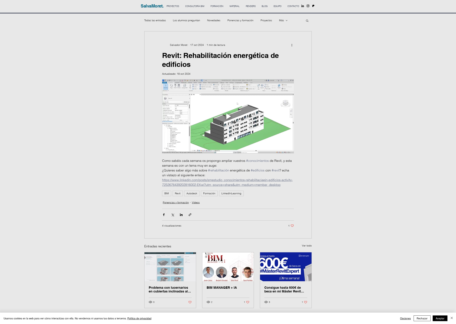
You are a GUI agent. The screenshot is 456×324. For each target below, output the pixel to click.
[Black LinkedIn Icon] (302, 6)
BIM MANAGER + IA (222, 287)
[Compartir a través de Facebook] (163, 214)
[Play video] (228, 116)
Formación (209, 193)
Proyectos (266, 20)
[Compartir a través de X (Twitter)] (172, 214)
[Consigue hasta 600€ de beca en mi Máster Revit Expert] (286, 266)
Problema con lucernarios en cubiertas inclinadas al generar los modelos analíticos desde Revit (168, 289)
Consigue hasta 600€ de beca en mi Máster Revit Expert (282, 289)
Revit (177, 193)
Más (281, 20)
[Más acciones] (292, 45)
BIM (166, 193)
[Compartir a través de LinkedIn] (181, 214)
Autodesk (191, 193)
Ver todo (307, 245)
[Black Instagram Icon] (308, 6)
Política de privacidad (139, 318)
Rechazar (422, 318)
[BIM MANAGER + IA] (228, 266)
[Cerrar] (452, 318)
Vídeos (196, 202)
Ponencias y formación (240, 20)
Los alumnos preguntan (186, 20)
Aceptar (440, 318)
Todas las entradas (155, 20)
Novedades (213, 20)
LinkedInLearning (231, 193)
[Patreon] (313, 6)
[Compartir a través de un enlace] (190, 214)
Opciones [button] (405, 318)
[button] (307, 20)
